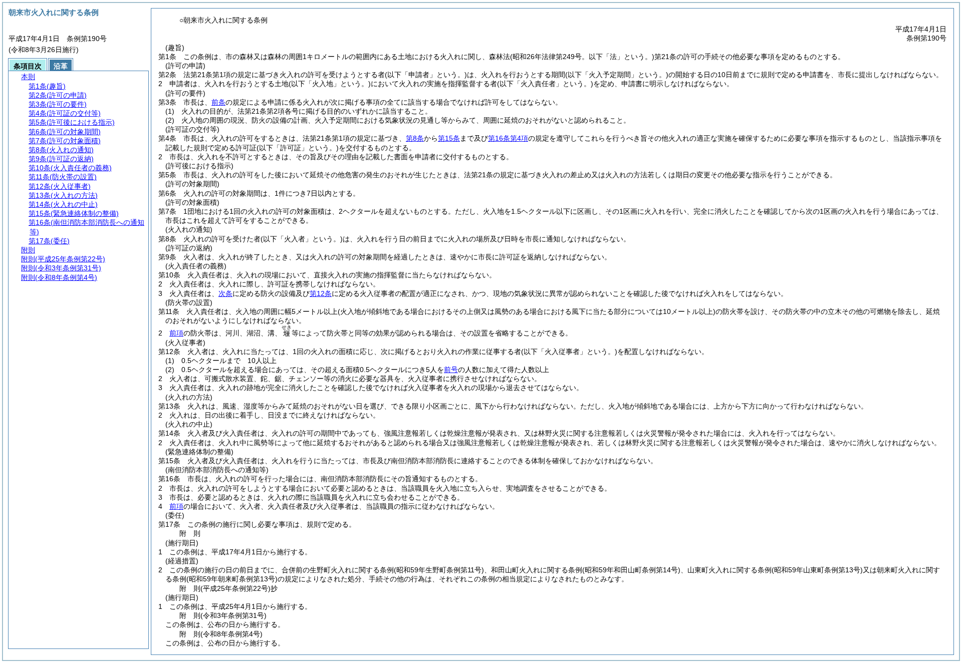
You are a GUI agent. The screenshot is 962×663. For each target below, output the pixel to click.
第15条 (449, 138)
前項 (176, 333)
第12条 (321, 293)
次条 (225, 293)
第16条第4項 (508, 138)
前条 (218, 102)
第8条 (415, 138)
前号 (451, 370)
